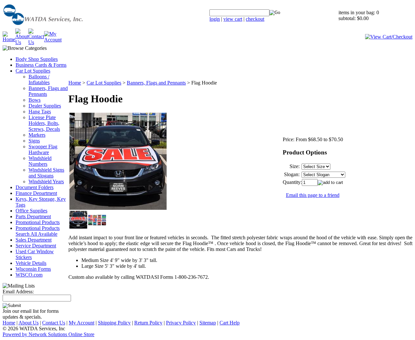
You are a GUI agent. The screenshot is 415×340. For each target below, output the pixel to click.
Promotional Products (38, 222)
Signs (34, 140)
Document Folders (34, 187)
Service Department (36, 245)
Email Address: (18, 291)
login (214, 19)
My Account (81, 322)
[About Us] (21, 42)
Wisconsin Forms (33, 269)
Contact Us (53, 322)
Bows (35, 100)
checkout (255, 19)
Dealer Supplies (45, 105)
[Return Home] (59, 26)
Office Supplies (31, 210)
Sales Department (34, 240)
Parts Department (33, 216)
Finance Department (36, 193)
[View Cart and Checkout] (388, 37)
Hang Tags (40, 111)
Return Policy (148, 322)
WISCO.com (29, 275)
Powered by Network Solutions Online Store (48, 334)
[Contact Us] (36, 42)
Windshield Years (46, 181)
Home (74, 82)
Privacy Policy (181, 322)
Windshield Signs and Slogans (46, 172)
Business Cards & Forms (41, 65)
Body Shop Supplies (37, 59)
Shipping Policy (114, 322)
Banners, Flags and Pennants (156, 82)
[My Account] (53, 39)
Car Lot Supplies (33, 71)
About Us (28, 322)
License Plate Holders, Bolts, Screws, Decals (44, 123)
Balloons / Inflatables (39, 79)
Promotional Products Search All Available (38, 231)
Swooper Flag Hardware (43, 149)
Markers (37, 135)
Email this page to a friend (312, 195)
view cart (232, 19)
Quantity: (292, 182)
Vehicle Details (31, 263)
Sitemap (207, 322)
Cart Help (229, 322)
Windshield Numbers (40, 161)
